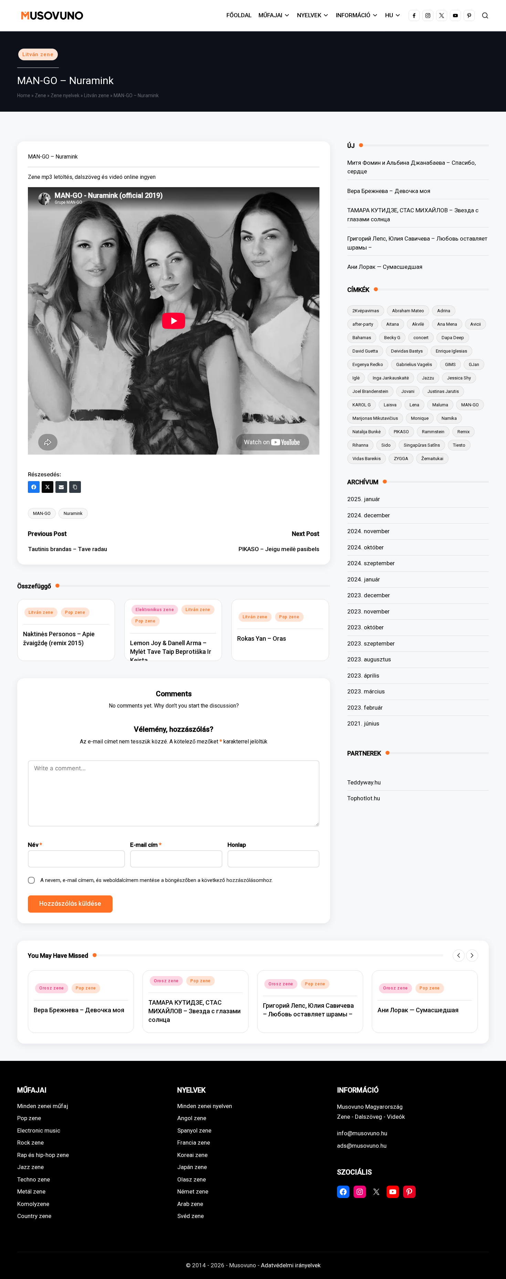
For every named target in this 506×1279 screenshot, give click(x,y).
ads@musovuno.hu (362, 1145)
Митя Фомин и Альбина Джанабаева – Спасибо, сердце (411, 167)
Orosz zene (51, 988)
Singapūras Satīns (422, 445)
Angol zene (191, 1118)
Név (35, 844)
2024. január (363, 579)
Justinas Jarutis (443, 391)
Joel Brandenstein (370, 391)
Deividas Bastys (407, 351)
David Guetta (365, 351)
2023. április (363, 675)
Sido (386, 445)
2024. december (368, 515)
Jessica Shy (459, 377)
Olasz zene (191, 1179)
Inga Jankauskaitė (391, 377)
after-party (362, 324)
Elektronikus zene (155, 609)
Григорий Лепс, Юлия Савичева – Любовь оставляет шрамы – (417, 243)
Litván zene (38, 54)
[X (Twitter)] (47, 487)
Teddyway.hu (364, 782)
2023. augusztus (369, 659)
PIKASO (401, 431)
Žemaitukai (432, 458)
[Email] (61, 487)
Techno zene (33, 1179)
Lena (414, 404)
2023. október (365, 627)
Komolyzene (33, 1203)
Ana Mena (447, 324)
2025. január (363, 499)
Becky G (392, 337)
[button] (459, 956)
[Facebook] (34, 487)
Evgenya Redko (367, 364)
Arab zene (190, 1203)
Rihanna (360, 445)
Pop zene (75, 612)
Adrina (443, 310)
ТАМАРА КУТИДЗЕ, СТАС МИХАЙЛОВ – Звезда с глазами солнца (412, 215)
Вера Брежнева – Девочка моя (388, 190)
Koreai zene (192, 1154)
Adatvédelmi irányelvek (290, 1265)
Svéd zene (190, 1215)
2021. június (363, 723)
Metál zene (31, 1191)
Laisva (390, 404)
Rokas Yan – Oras (261, 638)
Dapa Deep (453, 337)
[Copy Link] (75, 487)
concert (421, 337)
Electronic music (38, 1130)
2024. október (365, 547)
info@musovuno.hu (362, 1133)
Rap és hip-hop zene (43, 1154)
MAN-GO (42, 513)
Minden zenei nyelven (204, 1106)
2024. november (368, 531)
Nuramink (73, 513)
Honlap (237, 844)
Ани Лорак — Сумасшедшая (384, 266)
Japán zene (192, 1167)
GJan (474, 364)
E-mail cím (145, 844)
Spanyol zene (194, 1130)
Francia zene (193, 1142)
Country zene (34, 1215)
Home (23, 95)
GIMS (450, 364)
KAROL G (361, 404)
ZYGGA (401, 458)
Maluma (440, 404)
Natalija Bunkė (366, 431)
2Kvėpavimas (365, 310)
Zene (40, 95)
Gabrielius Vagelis (414, 364)
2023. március (366, 691)
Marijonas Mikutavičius (375, 418)
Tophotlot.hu (363, 798)
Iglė (356, 377)
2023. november (368, 611)
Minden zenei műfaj (42, 1106)
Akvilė (418, 324)
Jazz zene (30, 1167)
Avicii (475, 324)
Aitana (392, 324)
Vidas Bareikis (366, 458)
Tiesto (459, 445)
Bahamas (361, 337)
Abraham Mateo (408, 310)
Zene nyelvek (65, 95)
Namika (449, 418)
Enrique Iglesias (451, 351)
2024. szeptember (371, 563)
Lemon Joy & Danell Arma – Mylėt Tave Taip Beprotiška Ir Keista (170, 651)
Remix (463, 431)
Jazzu (428, 377)
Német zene (192, 1191)
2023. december (368, 595)
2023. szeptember (371, 643)
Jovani (407, 391)
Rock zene (30, 1142)
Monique (420, 418)
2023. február (365, 707)
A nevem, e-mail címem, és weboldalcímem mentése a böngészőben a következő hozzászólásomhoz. (156, 880)
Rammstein (433, 431)
